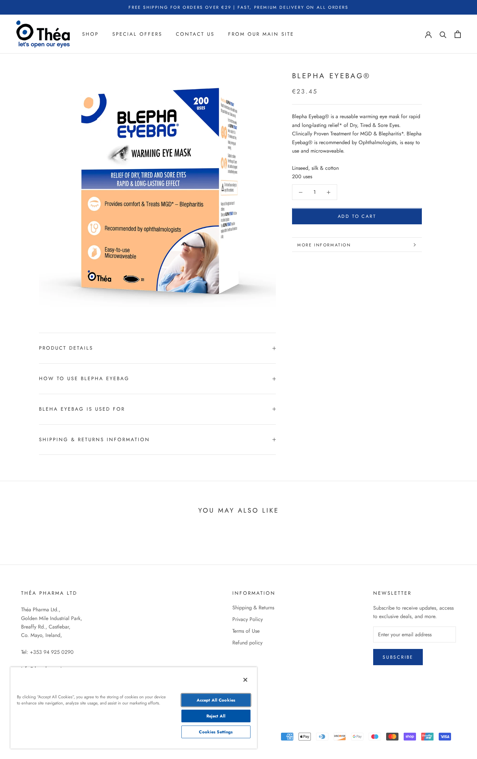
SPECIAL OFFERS (137, 34)
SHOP (90, 34)
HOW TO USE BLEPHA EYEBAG (84, 378)
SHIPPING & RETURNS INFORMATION (94, 439)
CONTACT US (195, 34)
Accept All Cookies (216, 700)
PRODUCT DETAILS (66, 348)
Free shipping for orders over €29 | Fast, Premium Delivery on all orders (238, 7)
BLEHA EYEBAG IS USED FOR (82, 409)
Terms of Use (246, 631)
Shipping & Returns (253, 607)
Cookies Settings (216, 732)
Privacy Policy (247, 619)
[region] (133, 708)
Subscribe (398, 657)
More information (324, 245)
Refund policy (247, 642)
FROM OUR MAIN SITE (261, 34)
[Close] (245, 680)
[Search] (443, 34)
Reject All (216, 716)
